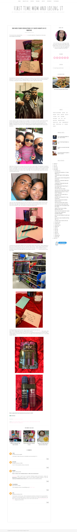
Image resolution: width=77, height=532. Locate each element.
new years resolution (35, 421)
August (56, 226)
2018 (55, 163)
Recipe (58, 114)
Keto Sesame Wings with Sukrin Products (61, 89)
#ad (13, 421)
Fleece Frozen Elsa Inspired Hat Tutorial (62, 210)
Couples (22, 421)
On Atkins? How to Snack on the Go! (61, 220)
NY (62, 124)
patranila (14, 461)
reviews (54, 114)
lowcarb (62, 116)
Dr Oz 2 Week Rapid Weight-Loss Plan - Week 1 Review (63, 137)
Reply (47, 458)
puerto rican (58, 124)
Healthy (66, 114)
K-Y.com (41, 329)
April (55, 232)
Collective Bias (24, 35)
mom (54, 124)
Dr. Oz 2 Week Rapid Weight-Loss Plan (63, 142)
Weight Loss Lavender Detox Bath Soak (63, 148)
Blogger (14, 470)
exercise (62, 114)
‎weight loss (55, 122)
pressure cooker (61, 120)
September (57, 225)
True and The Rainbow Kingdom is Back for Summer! (63, 153)
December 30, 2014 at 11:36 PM (17, 463)
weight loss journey (57, 112)
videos (54, 126)
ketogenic (55, 118)
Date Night (26, 421)
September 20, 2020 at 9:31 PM (17, 494)
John (13, 492)
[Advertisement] (38, 19)
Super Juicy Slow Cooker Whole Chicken (62, 190)
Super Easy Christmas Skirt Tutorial (61, 202)
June (55, 229)
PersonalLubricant (13, 422)
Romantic (21, 422)
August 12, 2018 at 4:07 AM (16, 471)
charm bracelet (65, 122)
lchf (59, 118)
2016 (55, 166)
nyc (62, 118)
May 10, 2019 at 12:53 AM (16, 485)
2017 (55, 165)
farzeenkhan (15, 484)
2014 (55, 169)
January (56, 236)
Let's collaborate (62, 242)
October (56, 223)
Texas (60, 122)
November (57, 222)
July (55, 227)
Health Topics (32, 487)
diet (67, 112)
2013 (55, 238)
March (56, 233)
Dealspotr (64, 244)
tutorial (55, 116)
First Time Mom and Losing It (38, 8)
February (56, 235)
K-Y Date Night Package (37, 331)
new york (55, 120)
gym (64, 118)
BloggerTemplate (26, 530)
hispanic (66, 124)
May (55, 230)
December (57, 170)
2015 (55, 168)
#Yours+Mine (17, 421)
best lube (37, 249)
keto (59, 116)
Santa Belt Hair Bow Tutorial (60, 188)
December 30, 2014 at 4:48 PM (17, 454)
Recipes (63, 112)
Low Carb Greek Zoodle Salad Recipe (61, 204)
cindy (13, 453)
